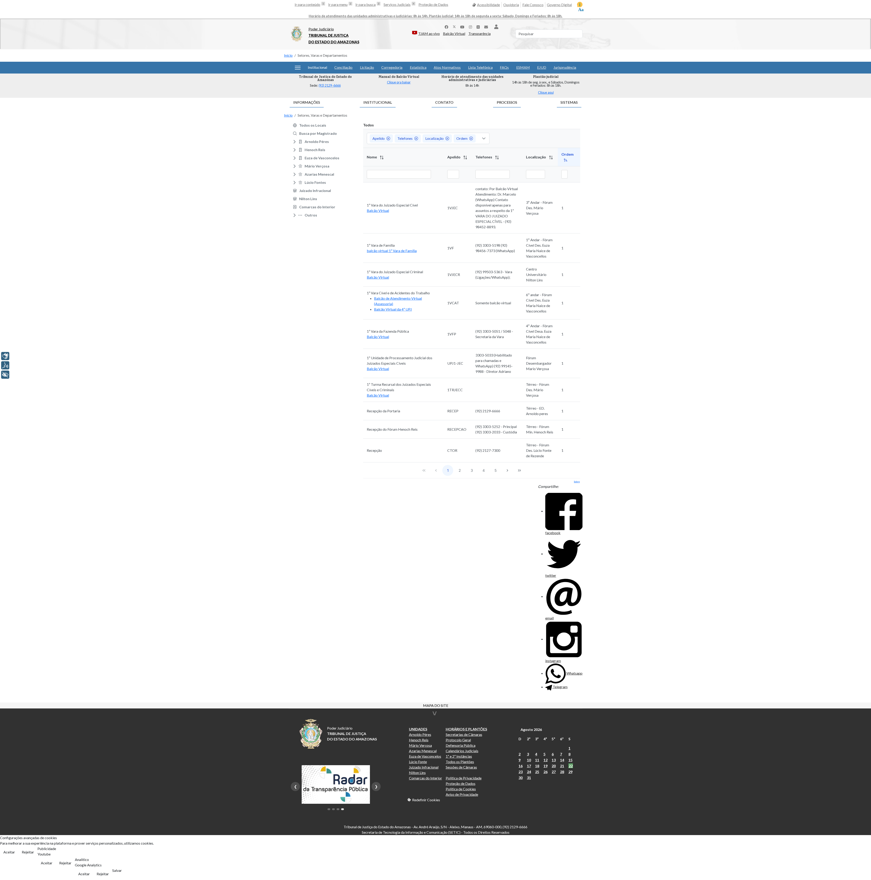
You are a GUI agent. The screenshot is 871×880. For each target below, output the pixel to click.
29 (570, 771)
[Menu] (298, 68)
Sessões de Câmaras (461, 767)
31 (529, 777)
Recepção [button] (374, 450)
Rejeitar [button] (28, 852)
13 (554, 760)
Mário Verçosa (420, 745)
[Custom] (486, 26)
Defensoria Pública (460, 745)
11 (537, 760)
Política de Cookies (461, 789)
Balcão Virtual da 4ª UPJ (393, 309)
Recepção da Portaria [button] (383, 411)
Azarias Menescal (423, 751)
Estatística (418, 67)
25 (537, 771)
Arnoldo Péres (420, 734)
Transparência (479, 33)
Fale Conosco (532, 4)
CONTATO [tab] (444, 102)
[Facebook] (446, 26)
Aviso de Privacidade (462, 794)
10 (529, 760)
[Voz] (5, 365)
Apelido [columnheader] (454, 157)
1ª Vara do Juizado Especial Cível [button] (392, 205)
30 (521, 777)
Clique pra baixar (399, 82)
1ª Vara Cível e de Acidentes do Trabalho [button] (398, 293)
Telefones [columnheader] (484, 157)
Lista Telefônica (480, 67)
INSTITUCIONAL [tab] (377, 102)
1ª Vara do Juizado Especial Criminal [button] (395, 272)
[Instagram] (470, 26)
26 (545, 771)
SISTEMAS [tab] (569, 102)
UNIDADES (418, 729)
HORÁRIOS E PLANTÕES (466, 729)
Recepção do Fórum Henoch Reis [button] (392, 429)
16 (521, 766)
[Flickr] (478, 26)
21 (562, 766)
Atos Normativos (447, 67)
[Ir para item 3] (338, 809)
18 (537, 766)
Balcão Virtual (454, 33)
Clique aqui (546, 92)
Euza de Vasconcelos (425, 756)
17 (529, 766)
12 (545, 760)
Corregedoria (391, 67)
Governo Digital (559, 4)
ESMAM (523, 67)
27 (554, 771)
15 (570, 760)
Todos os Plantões (460, 762)
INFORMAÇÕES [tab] (306, 102)
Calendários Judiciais (462, 751)
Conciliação (343, 67)
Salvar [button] (117, 870)
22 (571, 766)
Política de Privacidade (464, 778)
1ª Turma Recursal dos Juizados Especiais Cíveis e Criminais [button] (399, 387)
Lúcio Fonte (418, 762)
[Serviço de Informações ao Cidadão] (579, 4)
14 (562, 760)
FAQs (504, 67)
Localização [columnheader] (536, 157)
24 (529, 771)
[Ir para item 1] (329, 809)
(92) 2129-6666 (330, 85)
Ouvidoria (511, 4)
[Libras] (5, 356)
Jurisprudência (564, 67)
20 (554, 766)
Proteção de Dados (433, 4)
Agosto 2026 (531, 729)
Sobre (577, 481)
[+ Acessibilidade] (5, 375)
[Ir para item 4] (342, 809)
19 (545, 766)
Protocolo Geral (458, 740)
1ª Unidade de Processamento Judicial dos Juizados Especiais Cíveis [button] (399, 360)
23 (521, 771)
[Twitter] (454, 26)
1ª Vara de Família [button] (381, 245)
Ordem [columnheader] (567, 154)
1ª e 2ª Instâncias (459, 756)
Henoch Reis (418, 740)
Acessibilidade (488, 4)
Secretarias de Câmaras (464, 734)
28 (562, 771)
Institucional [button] (317, 67)
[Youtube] (462, 26)
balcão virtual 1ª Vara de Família (392, 250)
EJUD (541, 67)
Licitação (367, 67)
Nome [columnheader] (372, 157)
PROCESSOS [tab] (507, 102)
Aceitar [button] (9, 852)
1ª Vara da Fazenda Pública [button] (388, 331)
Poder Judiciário (321, 29)
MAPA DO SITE (435, 705)
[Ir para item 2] (333, 809)
